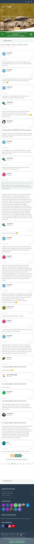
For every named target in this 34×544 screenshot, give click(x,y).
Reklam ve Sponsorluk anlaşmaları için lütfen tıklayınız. (15, 518)
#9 (32, 230)
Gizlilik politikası (5, 535)
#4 (32, 108)
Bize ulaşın (12, 533)
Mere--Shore (5, 533)
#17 (32, 381)
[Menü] (3, 6)
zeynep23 (4, 46)
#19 (32, 419)
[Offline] (2, 53)
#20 (32, 448)
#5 (32, 127)
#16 (32, 363)
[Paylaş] (30, 59)
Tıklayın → (22, 35)
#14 (32, 326)
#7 (32, 164)
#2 (32, 76)
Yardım (11, 535)
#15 (32, 342)
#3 (32, 93)
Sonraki (17, 455)
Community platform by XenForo (13, 537)
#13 (32, 313)
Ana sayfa (16, 535)
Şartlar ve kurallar (20, 533)
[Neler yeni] (31, 1)
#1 (32, 59)
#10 (32, 243)
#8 (32, 179)
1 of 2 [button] (12, 455)
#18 (32, 398)
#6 (32, 147)
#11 (32, 262)
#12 (32, 291)
